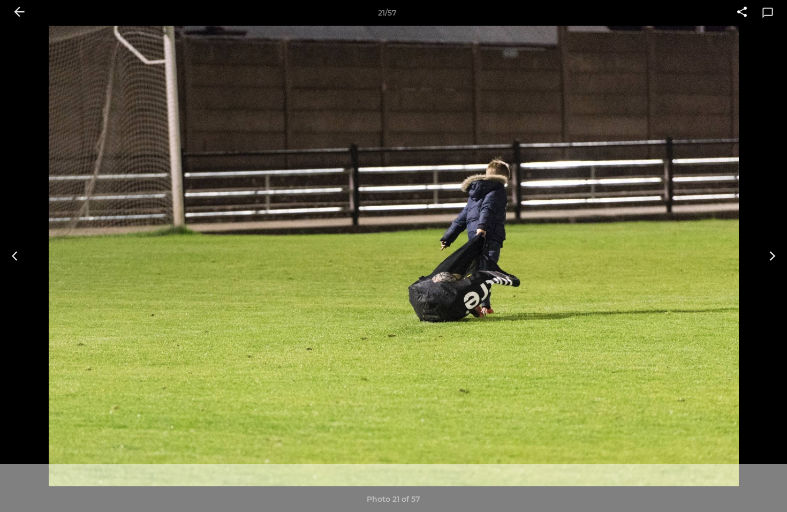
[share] (742, 12)
